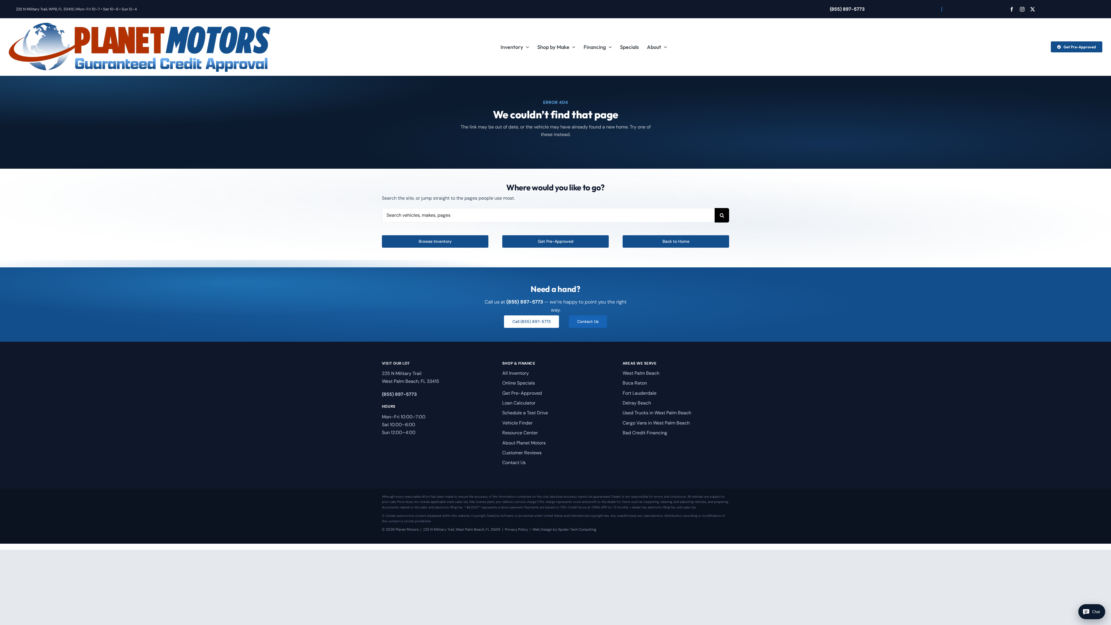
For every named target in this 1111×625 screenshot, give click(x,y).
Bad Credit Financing (645, 433)
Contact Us (514, 462)
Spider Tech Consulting (577, 529)
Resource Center (520, 433)
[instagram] (1022, 9)
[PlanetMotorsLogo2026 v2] (140, 24)
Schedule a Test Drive (525, 413)
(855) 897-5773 (847, 9)
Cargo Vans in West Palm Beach (656, 423)
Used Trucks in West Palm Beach (657, 413)
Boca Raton (635, 383)
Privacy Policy (516, 529)
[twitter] (1032, 9)
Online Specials (518, 383)
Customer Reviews (522, 453)
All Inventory (515, 373)
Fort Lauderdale (639, 393)
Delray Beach (637, 403)
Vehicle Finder (517, 423)
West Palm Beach (641, 373)
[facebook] (1011, 9)
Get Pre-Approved (522, 393)
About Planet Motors (524, 443)
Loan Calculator (519, 403)
